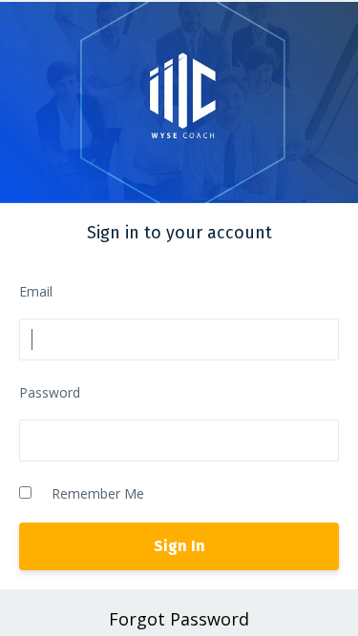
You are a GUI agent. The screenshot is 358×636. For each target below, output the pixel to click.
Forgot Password (179, 618)
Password (49, 392)
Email (36, 291)
